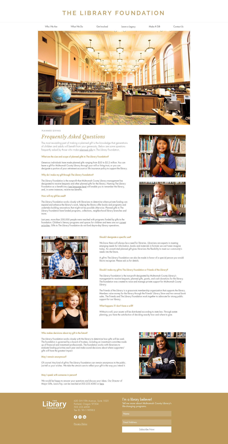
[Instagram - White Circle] (80, 417)
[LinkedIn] (84, 417)
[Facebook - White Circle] (75, 417)
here (102, 383)
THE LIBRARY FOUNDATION (113, 12)
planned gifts (86, 149)
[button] (51, 26)
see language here (77, 186)
